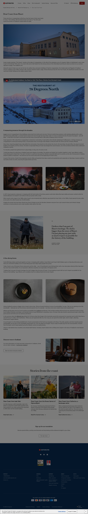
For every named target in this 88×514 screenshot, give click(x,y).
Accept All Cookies (72, 511)
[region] (44, 511)
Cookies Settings (62, 511)
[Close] (85, 511)
